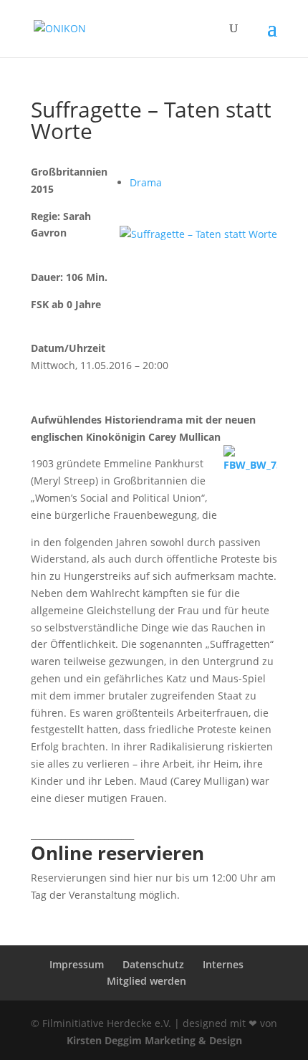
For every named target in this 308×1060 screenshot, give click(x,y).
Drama (146, 182)
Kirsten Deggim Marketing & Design (154, 1040)
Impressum (76, 964)
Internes (223, 964)
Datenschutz (153, 964)
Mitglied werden (146, 981)
